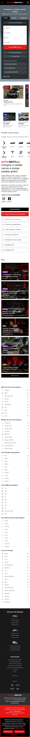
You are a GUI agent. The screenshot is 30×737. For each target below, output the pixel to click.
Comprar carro (15, 618)
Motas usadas (15, 635)
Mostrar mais (6, 76)
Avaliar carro (15, 624)
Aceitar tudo (8, 731)
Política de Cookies (20, 728)
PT (15, 681)
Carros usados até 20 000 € (11, 72)
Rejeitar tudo (19, 731)
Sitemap (15, 669)
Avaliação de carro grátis (13, 240)
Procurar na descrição (16, 22)
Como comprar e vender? (13, 229)
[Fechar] (27, 719)
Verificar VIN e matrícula (13, 219)
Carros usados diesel (9, 68)
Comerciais (23, 18)
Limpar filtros (15, 56)
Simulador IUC (9, 250)
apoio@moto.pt (17, 711)
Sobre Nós (15, 675)
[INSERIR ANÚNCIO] (28, 2)
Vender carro (15, 622)
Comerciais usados (15, 648)
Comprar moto (15, 633)
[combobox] (16, 28)
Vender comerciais (15, 650)
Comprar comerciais (15, 646)
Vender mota (15, 637)
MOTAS (14, 18)
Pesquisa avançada (16, 52)
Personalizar (14, 734)
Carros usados (15, 620)
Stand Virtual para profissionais (15, 214)
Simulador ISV (9, 245)
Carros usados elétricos (10, 64)
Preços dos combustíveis (13, 224)
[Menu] (2, 2)
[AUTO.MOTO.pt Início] (15, 2)
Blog (15, 671)
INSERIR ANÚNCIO (15, 209)
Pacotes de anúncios (12, 234)
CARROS (6, 18)
